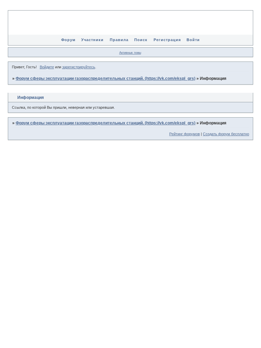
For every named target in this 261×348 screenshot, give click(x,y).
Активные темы (130, 52)
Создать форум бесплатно (226, 134)
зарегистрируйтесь (78, 67)
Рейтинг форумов (184, 134)
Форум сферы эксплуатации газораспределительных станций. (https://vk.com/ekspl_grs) (105, 78)
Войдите (47, 67)
